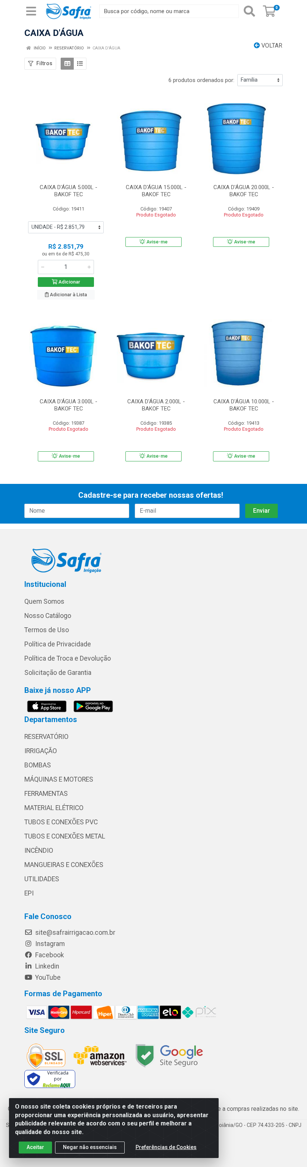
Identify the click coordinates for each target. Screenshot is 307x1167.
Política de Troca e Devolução (67, 658)
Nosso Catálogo (47, 615)
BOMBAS (37, 765)
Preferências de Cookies (166, 1147)
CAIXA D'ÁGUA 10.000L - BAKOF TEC (243, 405)
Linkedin (46, 966)
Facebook (49, 955)
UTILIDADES (41, 879)
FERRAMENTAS (46, 793)
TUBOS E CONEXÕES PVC (61, 822)
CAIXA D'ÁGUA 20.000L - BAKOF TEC (243, 191)
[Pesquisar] (249, 11)
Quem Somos (44, 601)
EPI (29, 893)
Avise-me (156, 242)
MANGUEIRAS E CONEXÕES (63, 865)
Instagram (49, 944)
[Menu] (31, 11)
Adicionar (68, 282)
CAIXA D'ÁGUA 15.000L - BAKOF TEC (156, 191)
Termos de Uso (46, 630)
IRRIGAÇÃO (40, 751)
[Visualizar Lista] (79, 64)
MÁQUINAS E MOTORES (58, 779)
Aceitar (35, 1147)
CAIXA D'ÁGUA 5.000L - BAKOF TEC (68, 191)
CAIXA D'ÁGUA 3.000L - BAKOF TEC (68, 405)
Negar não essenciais (90, 1147)
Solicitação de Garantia (57, 672)
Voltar (271, 45)
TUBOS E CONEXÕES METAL (64, 836)
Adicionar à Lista (68, 294)
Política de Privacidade (57, 644)
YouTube (47, 977)
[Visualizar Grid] (67, 64)
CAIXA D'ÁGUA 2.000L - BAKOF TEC (156, 405)
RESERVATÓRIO (46, 736)
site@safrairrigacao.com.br (74, 932)
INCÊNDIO (38, 850)
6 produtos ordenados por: (201, 80)
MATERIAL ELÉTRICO (53, 808)
